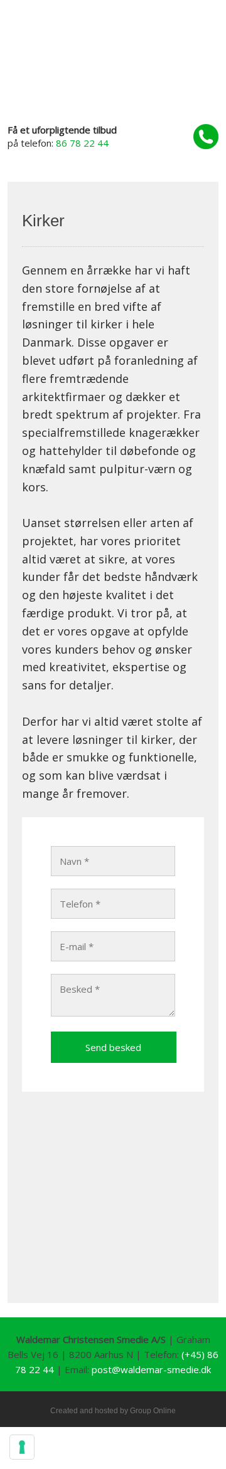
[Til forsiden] (113, 81)
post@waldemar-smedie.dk (151, 1369)
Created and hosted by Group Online (113, 1410)
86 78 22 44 (82, 143)
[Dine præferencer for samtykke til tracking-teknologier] (22, 1447)
